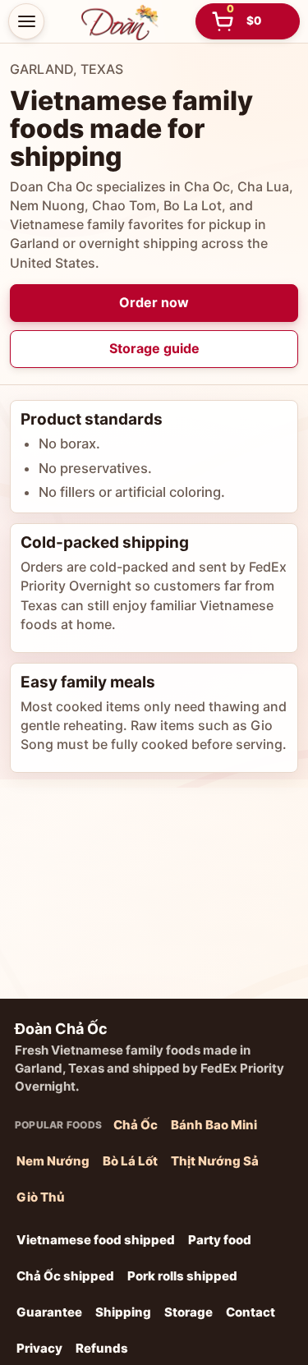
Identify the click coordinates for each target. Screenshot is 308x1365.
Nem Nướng (53, 1161)
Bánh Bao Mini (214, 1125)
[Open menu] (26, 21)
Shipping (123, 1312)
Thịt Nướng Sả (215, 1161)
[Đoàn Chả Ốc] (120, 21)
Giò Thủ (40, 1197)
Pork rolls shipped (182, 1276)
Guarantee (49, 1312)
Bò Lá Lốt (130, 1161)
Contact (250, 1312)
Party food (219, 1240)
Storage (188, 1312)
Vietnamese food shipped (95, 1240)
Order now (154, 302)
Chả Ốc (135, 1125)
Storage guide (154, 348)
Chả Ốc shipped (65, 1276)
